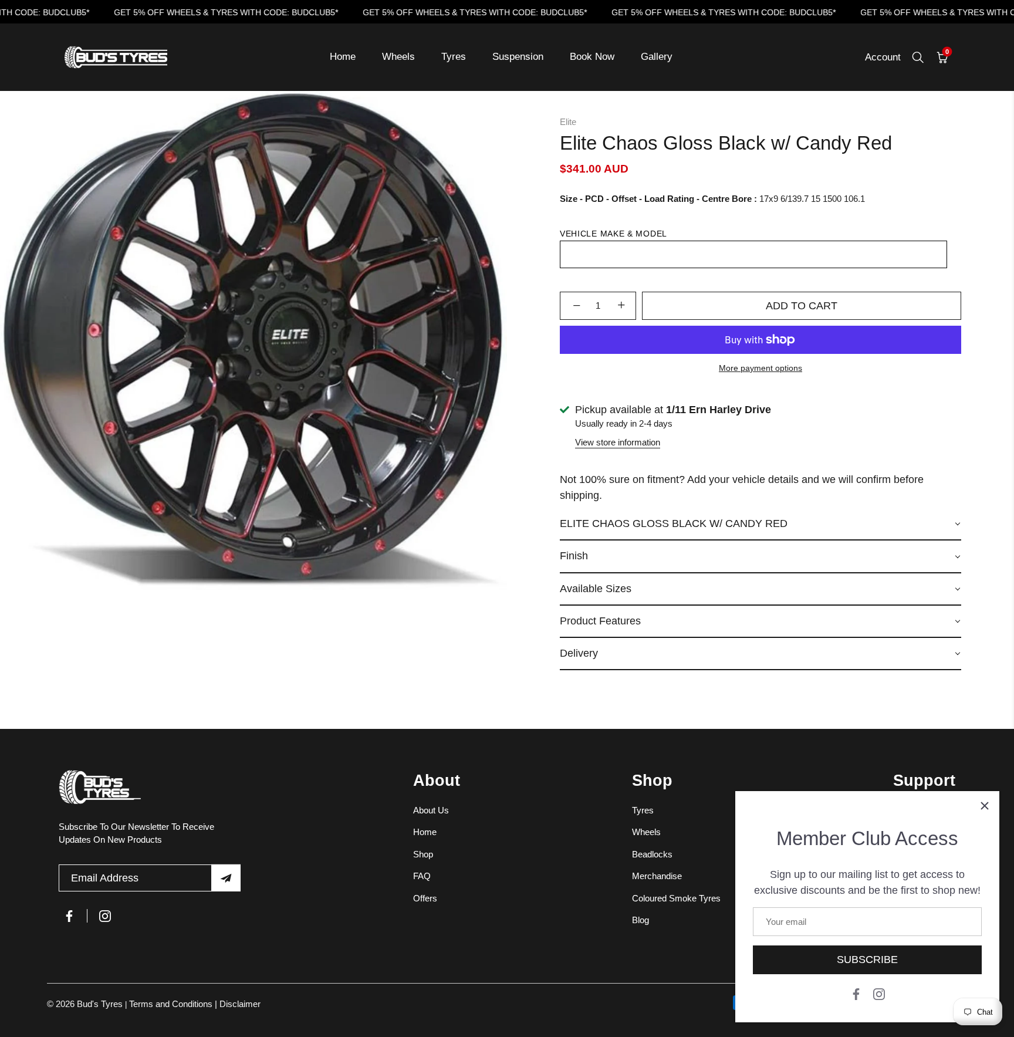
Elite (568, 122)
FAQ (422, 876)
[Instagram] (879, 993)
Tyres (453, 56)
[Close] (985, 806)
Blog (640, 920)
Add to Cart (801, 306)
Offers (425, 898)
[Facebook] (856, 993)
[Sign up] (226, 877)
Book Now (592, 56)
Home (343, 56)
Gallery (656, 56)
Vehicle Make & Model (613, 233)
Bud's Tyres (101, 1004)
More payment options (760, 368)
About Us (431, 810)
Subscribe (867, 959)
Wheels (398, 56)
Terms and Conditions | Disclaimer (195, 1004)
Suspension (517, 56)
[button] (760, 524)
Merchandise (657, 876)
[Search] (918, 57)
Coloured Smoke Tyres (676, 898)
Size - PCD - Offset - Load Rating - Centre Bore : (658, 199)
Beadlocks (652, 854)
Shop (423, 854)
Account (883, 57)
